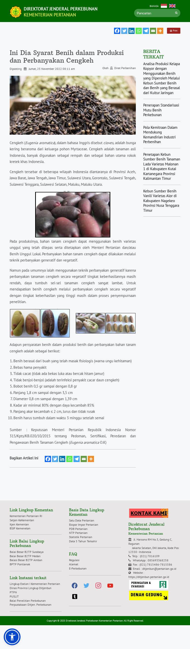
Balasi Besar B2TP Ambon (26, 560)
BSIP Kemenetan (20, 528)
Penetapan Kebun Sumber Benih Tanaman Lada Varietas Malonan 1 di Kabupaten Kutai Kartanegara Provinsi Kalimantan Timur (161, 166)
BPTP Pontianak (20, 564)
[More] (160, 31)
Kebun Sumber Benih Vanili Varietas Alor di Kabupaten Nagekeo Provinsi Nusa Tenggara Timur (161, 201)
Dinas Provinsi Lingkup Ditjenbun (30, 588)
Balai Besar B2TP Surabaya (27, 552)
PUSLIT (14, 596)
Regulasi (74, 560)
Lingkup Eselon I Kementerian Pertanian (35, 584)
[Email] (153, 31)
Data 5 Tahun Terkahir (83, 541)
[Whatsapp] (139, 31)
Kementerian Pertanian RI (26, 516)
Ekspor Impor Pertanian (83, 524)
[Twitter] (124, 31)
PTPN (13, 592)
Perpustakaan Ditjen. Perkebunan (30, 604)
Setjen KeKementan (22, 520)
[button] (12, 637)
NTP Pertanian (78, 533)
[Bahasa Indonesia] (164, 5)
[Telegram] (146, 31)
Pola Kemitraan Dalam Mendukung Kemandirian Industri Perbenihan (160, 134)
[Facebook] (117, 31)
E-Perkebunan (78, 568)
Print (174, 30)
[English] (172, 5)
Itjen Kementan (19, 524)
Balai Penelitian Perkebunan (28, 600)
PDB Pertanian (78, 529)
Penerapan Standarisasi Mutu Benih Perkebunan (161, 110)
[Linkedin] (131, 31)
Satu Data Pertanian (81, 520)
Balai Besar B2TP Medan (25, 556)
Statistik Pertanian (80, 537)
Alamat (73, 564)
